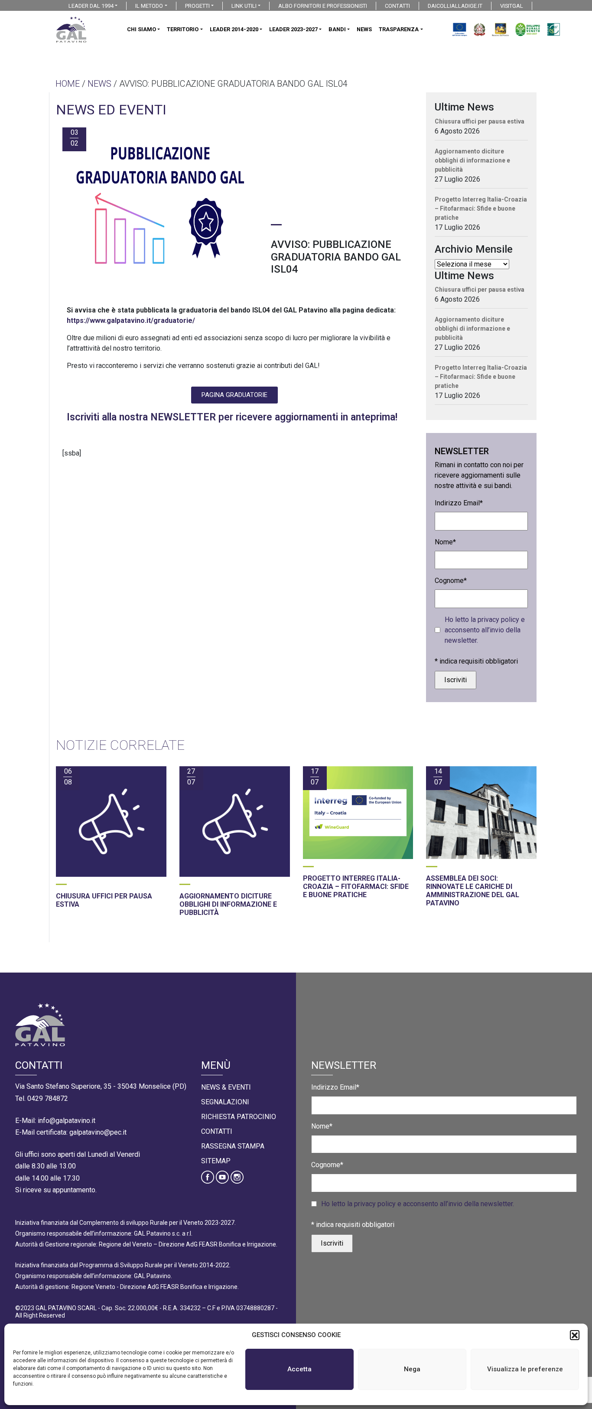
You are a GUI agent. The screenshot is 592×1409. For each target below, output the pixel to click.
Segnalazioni (225, 1102)
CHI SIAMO (141, 29)
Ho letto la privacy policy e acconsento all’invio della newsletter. (485, 629)
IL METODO (149, 6)
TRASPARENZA (399, 29)
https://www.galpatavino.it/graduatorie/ (131, 320)
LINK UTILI (244, 6)
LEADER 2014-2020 (234, 29)
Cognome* (451, 580)
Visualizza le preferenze (525, 1369)
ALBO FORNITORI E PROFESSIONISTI (322, 6)
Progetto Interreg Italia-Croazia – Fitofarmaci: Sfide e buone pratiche (481, 208)
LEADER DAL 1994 (91, 6)
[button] (574, 1335)
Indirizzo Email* (459, 503)
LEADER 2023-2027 (293, 29)
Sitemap (216, 1161)
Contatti (216, 1131)
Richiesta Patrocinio (238, 1117)
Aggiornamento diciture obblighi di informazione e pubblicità (472, 160)
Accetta (299, 1369)
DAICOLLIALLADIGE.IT (455, 6)
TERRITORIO (182, 29)
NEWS (364, 29)
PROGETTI (197, 6)
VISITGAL (511, 6)
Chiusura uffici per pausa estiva (479, 121)
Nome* (445, 542)
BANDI (337, 29)
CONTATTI (397, 6)
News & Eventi (226, 1087)
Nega (412, 1369)
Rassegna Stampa (232, 1146)
